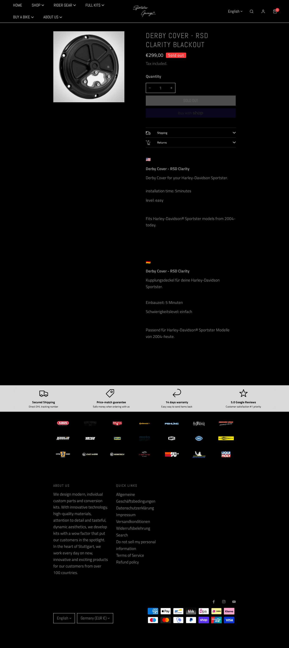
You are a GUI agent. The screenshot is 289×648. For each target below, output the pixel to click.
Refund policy (127, 562)
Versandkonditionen (133, 521)
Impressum (126, 515)
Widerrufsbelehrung (133, 528)
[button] (23, 17)
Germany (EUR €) (94, 618)
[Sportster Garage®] (144, 11)
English (233, 11)
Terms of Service (130, 555)
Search (122, 535)
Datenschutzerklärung (135, 508)
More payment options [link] (190, 121)
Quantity (153, 76)
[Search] (251, 11)
